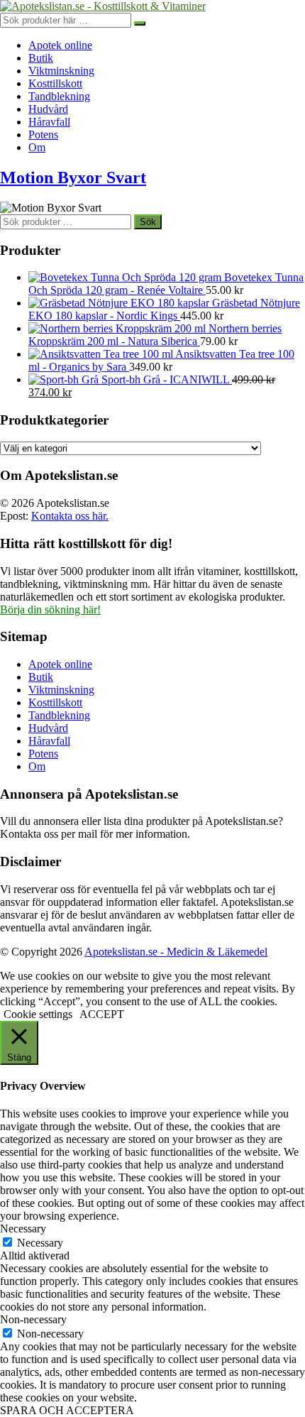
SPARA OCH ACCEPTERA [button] (67, 1410)
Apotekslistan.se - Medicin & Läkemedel (175, 952)
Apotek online (60, 45)
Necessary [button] (23, 1228)
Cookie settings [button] (38, 1014)
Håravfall (49, 122)
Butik (40, 58)
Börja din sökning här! (50, 609)
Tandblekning (59, 96)
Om (36, 147)
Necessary (40, 1243)
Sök (148, 222)
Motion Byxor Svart (73, 177)
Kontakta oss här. (70, 516)
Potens (43, 134)
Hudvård (48, 109)
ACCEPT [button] (101, 1014)
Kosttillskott (55, 83)
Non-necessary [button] (33, 1319)
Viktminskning (61, 71)
